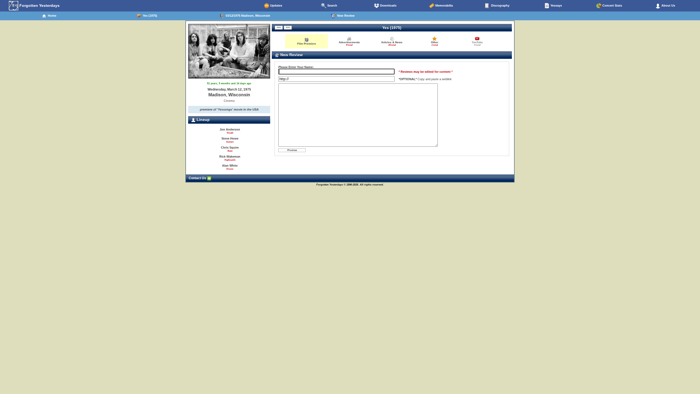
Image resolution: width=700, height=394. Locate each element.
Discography (499, 5)
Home (51, 15)
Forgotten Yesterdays (39, 5)
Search (331, 5)
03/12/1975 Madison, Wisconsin (247, 15)
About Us (668, 5)
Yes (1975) (149, 15)
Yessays (556, 5)
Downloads (387, 5)
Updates (275, 5)
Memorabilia (443, 5)
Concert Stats (612, 5)
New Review (345, 15)
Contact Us (198, 178)
